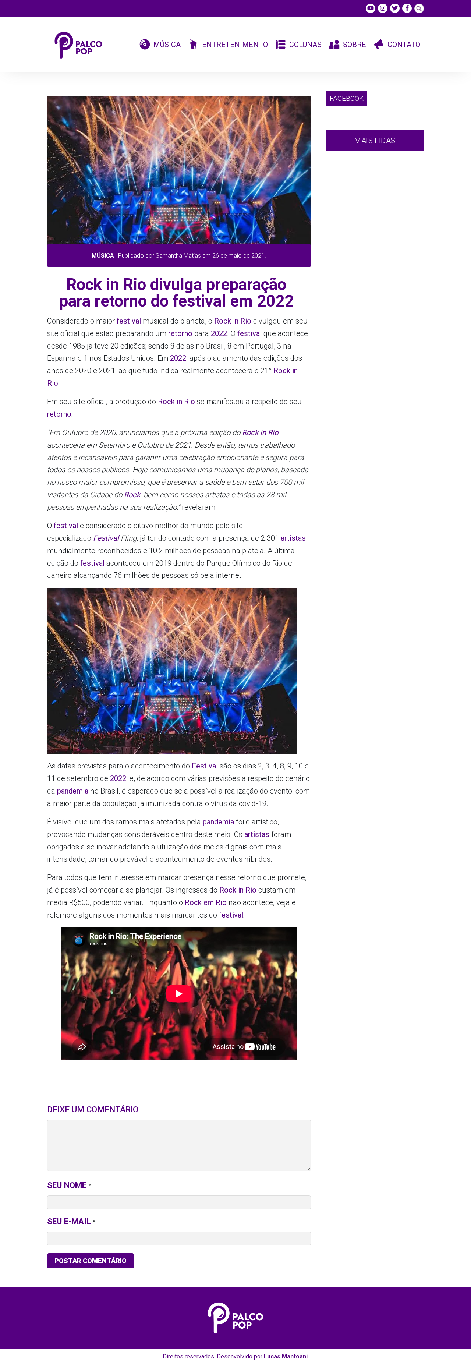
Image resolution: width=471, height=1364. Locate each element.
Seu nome (66, 1185)
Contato (403, 44)
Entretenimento (235, 44)
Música (167, 44)
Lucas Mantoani (286, 1356)
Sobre (354, 44)
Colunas (305, 44)
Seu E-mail (69, 1221)
